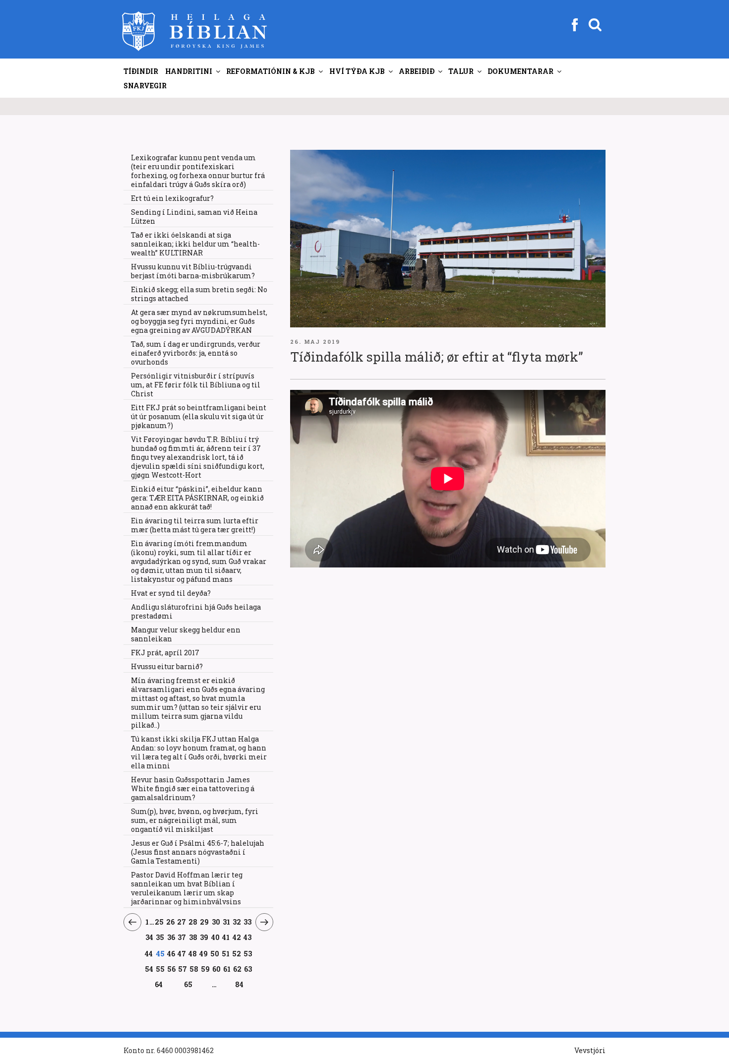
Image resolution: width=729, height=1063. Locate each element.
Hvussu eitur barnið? (167, 666)
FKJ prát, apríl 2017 (165, 652)
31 (226, 922)
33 (247, 922)
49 (203, 953)
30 (216, 922)
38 (193, 937)
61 (227, 969)
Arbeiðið (416, 71)
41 (226, 937)
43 (247, 937)
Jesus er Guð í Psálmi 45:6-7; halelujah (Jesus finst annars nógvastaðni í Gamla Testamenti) (197, 852)
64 (158, 984)
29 (204, 922)
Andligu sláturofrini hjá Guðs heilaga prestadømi (196, 611)
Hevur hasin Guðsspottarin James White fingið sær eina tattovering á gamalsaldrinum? (192, 788)
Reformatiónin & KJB (270, 71)
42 (237, 937)
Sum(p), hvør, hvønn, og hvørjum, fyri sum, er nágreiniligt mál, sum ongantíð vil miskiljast (194, 820)
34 (149, 937)
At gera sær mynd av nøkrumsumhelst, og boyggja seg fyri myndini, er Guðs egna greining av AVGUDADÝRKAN (199, 321)
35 (160, 937)
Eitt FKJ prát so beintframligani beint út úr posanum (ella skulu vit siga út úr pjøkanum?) (198, 416)
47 (181, 953)
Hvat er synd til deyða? (171, 593)
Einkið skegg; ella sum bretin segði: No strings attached (199, 294)
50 (215, 953)
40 (216, 937)
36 (171, 937)
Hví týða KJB (357, 71)
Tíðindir (140, 71)
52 (237, 953)
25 (159, 922)
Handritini (188, 71)
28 (193, 922)
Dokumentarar (520, 71)
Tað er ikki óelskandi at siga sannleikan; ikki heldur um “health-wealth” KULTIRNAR (195, 243)
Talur (461, 71)
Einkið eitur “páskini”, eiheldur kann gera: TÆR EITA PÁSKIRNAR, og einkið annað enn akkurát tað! (197, 497)
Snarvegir (145, 85)
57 (183, 969)
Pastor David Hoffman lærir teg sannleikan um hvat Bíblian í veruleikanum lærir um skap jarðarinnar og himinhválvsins (187, 888)
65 (188, 984)
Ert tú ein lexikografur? (172, 198)
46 (171, 953)
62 (237, 969)
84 (239, 984)
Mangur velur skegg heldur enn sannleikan (186, 634)
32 (237, 922)
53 (247, 953)
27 (182, 922)
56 (172, 969)
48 (192, 953)
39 (204, 937)
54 (149, 969)
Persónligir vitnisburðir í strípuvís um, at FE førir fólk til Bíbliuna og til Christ (195, 384)
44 (149, 953)
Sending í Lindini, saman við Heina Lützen (194, 216)
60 (217, 969)
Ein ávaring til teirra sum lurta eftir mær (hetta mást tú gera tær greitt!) (194, 525)
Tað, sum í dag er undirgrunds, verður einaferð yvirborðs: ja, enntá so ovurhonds (195, 353)
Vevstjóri (590, 1050)
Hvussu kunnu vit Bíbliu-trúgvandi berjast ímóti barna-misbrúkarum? (193, 271)
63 (247, 969)
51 (225, 953)
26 (171, 922)
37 (182, 937)
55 (160, 969)
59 (205, 969)
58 (194, 969)
